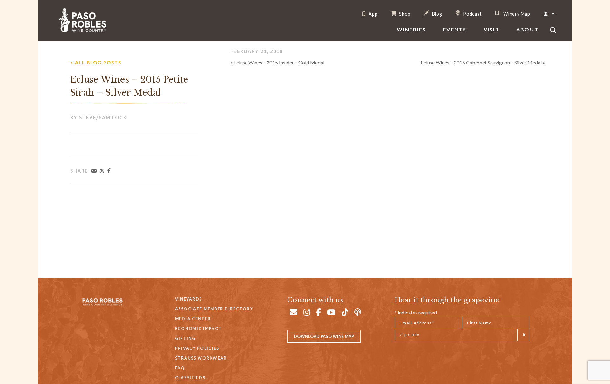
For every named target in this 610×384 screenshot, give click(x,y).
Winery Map (516, 13)
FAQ (180, 368)
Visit (491, 29)
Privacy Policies (197, 348)
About (527, 29)
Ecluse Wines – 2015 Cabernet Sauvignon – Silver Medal (481, 62)
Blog (436, 13)
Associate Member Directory (214, 309)
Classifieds (190, 378)
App (372, 14)
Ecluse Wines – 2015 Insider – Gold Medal (279, 62)
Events (454, 29)
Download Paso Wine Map (324, 336)
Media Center (193, 319)
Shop (404, 13)
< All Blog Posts (95, 62)
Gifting (185, 338)
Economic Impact (198, 329)
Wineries (411, 29)
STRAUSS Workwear (201, 358)
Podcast (472, 13)
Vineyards (188, 299)
